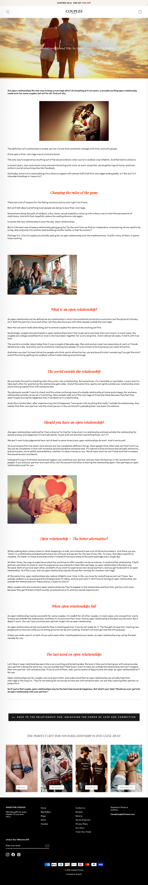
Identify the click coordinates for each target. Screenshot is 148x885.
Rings (43, 816)
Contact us (80, 808)
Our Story (80, 828)
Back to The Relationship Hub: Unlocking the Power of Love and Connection (76, 717)
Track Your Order (83, 831)
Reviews (79, 812)
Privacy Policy (82, 824)
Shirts (43, 820)
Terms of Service (83, 820)
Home (43, 808)
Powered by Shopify (74, 874)
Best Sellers (46, 812)
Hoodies (44, 824)
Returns (79, 816)
